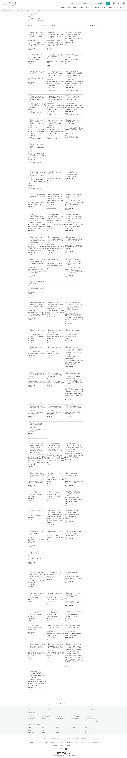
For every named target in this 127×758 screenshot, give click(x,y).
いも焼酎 (38, 10)
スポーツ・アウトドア (46, 716)
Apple (29, 727)
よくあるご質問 (82, 738)
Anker (57, 727)
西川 (86, 730)
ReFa (86, 727)
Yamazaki (87, 732)
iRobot (57, 732)
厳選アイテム (89, 7)
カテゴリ (17, 10)
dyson (43, 727)
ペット (43, 718)
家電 (29, 714)
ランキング (81, 7)
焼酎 (32, 10)
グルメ (72, 714)
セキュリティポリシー (57, 742)
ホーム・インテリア (75, 716)
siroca (57, 729)
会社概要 (96, 742)
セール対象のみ (55, 25)
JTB (43, 729)
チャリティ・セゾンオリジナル (91, 718)
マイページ (123, 7)
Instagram (61, 749)
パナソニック (31, 732)
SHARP (29, 730)
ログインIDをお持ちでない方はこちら (53, 738)
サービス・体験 (59, 718)
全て (29, 16)
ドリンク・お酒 (25, 10)
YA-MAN (72, 729)
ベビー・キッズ (31, 718)
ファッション (87, 716)
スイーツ (86, 714)
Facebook (66, 749)
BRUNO (72, 732)
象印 (43, 730)
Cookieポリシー (86, 742)
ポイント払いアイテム (34, 18)
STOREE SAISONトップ (7, 10)
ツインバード (59, 730)
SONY (43, 732)
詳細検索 (100, 3)
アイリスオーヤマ (74, 730)
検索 (108, 3)
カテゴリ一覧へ (94, 721)
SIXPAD (30, 729)
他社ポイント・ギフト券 (76, 718)
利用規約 (31, 742)
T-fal (86, 729)
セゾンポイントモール (72, 745)
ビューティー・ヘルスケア (47, 714)
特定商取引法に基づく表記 (71, 742)
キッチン (58, 714)
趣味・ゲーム (59, 716)
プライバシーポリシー (42, 742)
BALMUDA (73, 727)
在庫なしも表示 (42, 25)
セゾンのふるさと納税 (57, 745)
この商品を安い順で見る (53, 90)
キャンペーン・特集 (66, 7)
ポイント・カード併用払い (35, 20)
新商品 (97, 7)
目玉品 (74, 7)
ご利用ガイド (94, 709)
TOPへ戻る (62, 703)
